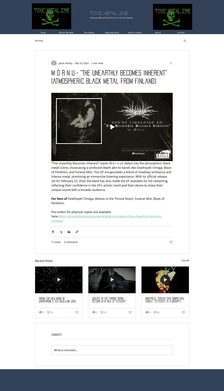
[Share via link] (77, 231)
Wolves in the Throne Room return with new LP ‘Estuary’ (109, 299)
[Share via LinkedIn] (69, 231)
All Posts (39, 40)
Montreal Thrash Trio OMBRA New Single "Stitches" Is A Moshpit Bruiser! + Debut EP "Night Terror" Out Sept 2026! (164, 300)
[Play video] (112, 127)
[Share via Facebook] (52, 231)
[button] (184, 40)
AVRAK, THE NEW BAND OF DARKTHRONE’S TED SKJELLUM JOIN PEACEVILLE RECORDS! (57, 300)
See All (185, 260)
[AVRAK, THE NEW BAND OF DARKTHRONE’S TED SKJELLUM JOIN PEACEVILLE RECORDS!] (58, 280)
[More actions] (171, 63)
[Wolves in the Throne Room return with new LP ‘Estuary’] (112, 280)
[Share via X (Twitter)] (60, 231)
